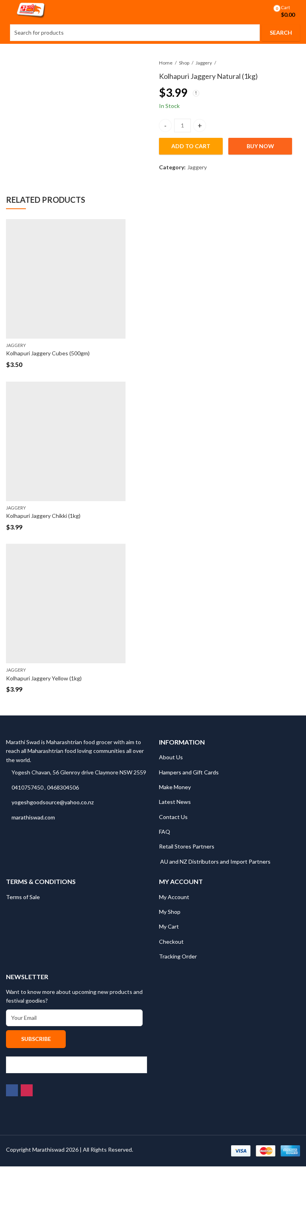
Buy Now (260, 146)
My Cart (169, 926)
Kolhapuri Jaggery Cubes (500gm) (48, 353)
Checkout (171, 941)
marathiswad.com (33, 817)
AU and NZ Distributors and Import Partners (215, 861)
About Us (171, 757)
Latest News (175, 801)
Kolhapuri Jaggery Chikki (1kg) (43, 515)
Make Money (175, 787)
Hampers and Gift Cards (189, 772)
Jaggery (204, 63)
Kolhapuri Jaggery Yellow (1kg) (44, 678)
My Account (174, 897)
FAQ (164, 831)
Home (166, 63)
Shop (184, 63)
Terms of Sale (23, 897)
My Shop (169, 911)
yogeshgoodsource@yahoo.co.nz (53, 802)
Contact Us (173, 816)
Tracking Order (178, 956)
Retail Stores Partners (186, 846)
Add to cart (190, 146)
